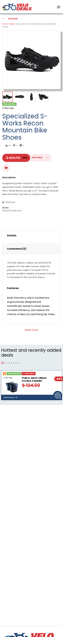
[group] (31, 59)
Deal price (9, 397)
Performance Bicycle (11, 210)
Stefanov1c (10, 202)
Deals (12, 24)
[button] (57, 59)
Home (5, 24)
